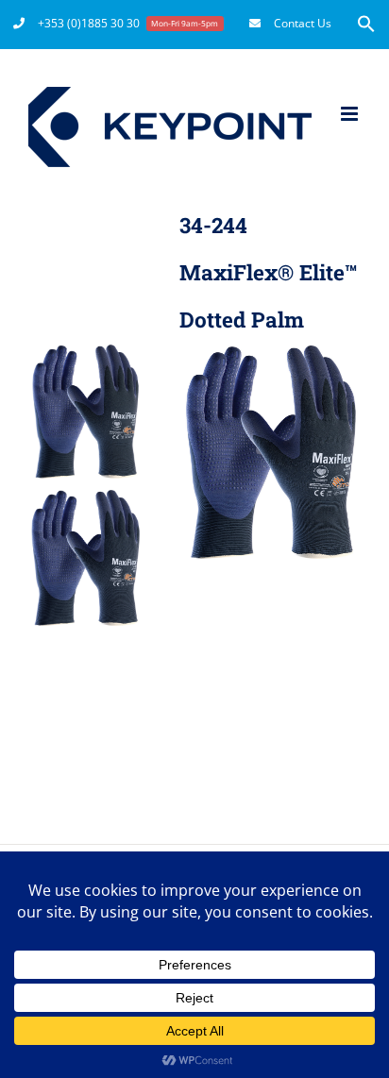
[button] (366, 23)
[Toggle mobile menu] (351, 114)
